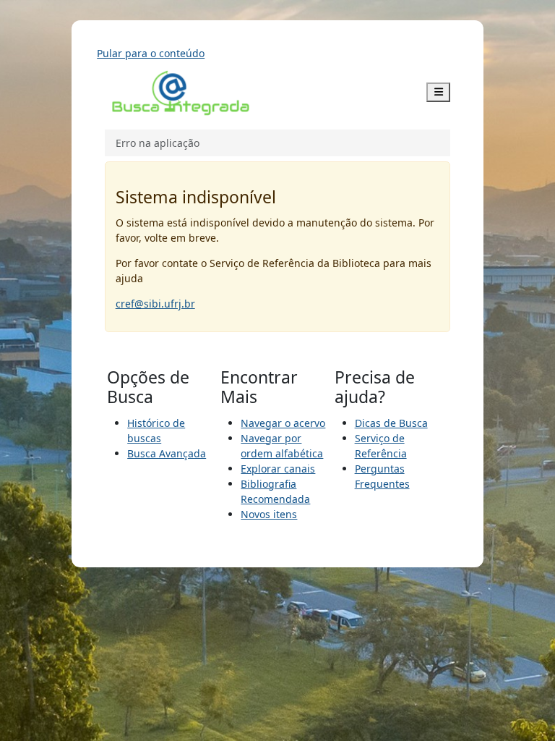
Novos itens (269, 514)
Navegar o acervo (283, 423)
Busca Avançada (166, 453)
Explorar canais (278, 468)
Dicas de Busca (391, 423)
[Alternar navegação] (438, 92)
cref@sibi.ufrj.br (155, 303)
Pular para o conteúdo (151, 53)
